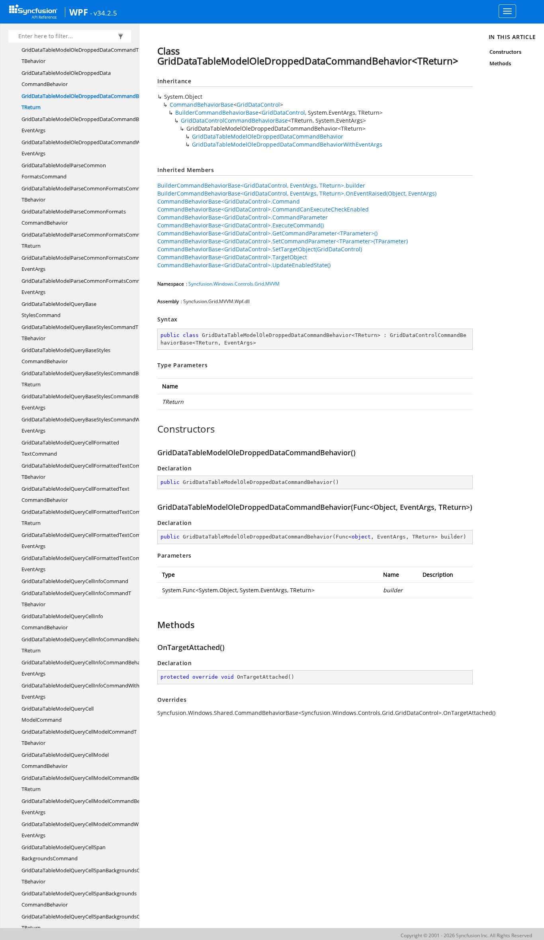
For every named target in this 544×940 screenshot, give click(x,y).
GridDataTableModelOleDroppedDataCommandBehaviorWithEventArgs (95, 125)
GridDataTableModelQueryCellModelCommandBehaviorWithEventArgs (94, 806)
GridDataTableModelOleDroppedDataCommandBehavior (66, 78)
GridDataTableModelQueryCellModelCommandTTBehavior (79, 737)
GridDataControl (258, 104)
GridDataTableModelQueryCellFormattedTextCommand (70, 448)
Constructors (505, 51)
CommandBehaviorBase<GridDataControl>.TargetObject (232, 257)
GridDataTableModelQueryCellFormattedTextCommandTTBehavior (89, 471)
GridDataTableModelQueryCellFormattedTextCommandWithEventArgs (94, 563)
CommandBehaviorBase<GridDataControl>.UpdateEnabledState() (244, 265)
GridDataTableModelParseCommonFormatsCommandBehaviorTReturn (97, 240)
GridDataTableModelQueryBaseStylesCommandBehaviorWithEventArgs (95, 402)
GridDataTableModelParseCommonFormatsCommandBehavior (74, 217)
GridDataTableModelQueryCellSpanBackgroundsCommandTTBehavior (93, 876)
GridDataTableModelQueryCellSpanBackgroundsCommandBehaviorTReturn (102, 922)
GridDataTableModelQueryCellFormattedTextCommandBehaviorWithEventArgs (104, 540)
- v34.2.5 (103, 12)
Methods (500, 63)
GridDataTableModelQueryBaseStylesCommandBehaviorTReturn (89, 379)
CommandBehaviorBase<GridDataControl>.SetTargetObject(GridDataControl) (259, 249)
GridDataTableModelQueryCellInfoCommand (75, 581)
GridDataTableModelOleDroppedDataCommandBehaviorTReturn (89, 101)
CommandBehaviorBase (201, 104)
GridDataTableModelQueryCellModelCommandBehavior (65, 760)
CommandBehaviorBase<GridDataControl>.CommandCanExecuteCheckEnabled (263, 209)
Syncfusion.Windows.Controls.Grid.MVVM (234, 283)
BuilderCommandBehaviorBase (216, 112)
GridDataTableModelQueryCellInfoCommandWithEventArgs (80, 691)
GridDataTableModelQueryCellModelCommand (58, 714)
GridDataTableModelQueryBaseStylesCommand (59, 309)
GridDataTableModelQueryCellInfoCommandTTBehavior (76, 598)
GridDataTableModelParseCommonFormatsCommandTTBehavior (88, 194)
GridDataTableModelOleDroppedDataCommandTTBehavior (80, 55)
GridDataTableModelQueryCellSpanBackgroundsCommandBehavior (79, 899)
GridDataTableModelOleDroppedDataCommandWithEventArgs (84, 148)
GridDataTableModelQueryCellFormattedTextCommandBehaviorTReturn (99, 517)
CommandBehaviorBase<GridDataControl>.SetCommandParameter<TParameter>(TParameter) (282, 241)
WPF (78, 12)
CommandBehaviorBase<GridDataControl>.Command (228, 201)
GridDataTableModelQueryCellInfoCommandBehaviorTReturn (85, 645)
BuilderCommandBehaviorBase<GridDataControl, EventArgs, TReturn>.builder (261, 185)
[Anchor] (153, 429)
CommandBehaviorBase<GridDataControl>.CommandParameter (242, 217)
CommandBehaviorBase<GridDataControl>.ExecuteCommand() (240, 225)
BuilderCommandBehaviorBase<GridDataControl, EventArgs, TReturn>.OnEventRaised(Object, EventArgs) (296, 193)
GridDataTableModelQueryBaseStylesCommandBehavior (66, 356)
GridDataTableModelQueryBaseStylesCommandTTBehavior (80, 332)
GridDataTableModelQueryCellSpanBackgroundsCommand (64, 853)
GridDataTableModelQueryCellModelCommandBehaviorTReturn (88, 783)
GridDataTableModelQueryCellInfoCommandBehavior (62, 622)
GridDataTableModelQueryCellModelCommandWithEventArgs (83, 830)
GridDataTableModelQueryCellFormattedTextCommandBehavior (75, 494)
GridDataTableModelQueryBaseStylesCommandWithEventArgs (84, 425)
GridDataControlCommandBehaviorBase (234, 120)
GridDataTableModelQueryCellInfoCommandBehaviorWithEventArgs (91, 668)
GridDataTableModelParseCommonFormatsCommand (64, 171)
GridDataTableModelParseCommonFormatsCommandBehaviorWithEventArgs (102, 263)
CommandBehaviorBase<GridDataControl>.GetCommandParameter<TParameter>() (267, 233)
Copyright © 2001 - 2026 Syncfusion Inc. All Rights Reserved (466, 935)
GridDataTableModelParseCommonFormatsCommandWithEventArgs (92, 286)
